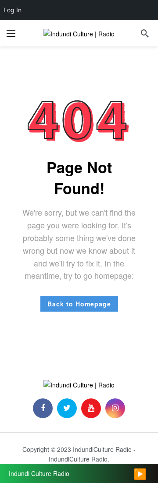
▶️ (140, 473)
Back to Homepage (79, 303)
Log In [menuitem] (13, 10)
